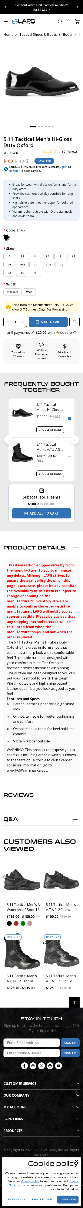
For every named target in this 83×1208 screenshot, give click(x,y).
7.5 (22, 252)
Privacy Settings (42, 1199)
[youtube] (58, 1062)
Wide (29, 288)
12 (61, 261)
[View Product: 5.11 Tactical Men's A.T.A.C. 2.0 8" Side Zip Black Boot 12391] (21, 947)
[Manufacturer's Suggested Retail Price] (27, 157)
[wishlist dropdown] (74, 318)
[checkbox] (69, 414)
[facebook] (24, 1062)
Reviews (18, 791)
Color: (14, 226)
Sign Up (70, 1039)
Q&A (10, 815)
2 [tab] (39, 123)
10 (9, 261)
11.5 (48, 261)
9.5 (73, 252)
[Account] (68, 18)
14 (22, 269)
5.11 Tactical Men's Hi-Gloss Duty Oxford (48, 403)
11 (35, 261)
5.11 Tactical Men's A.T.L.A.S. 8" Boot (48, 443)
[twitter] (41, 1062)
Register (14, 167)
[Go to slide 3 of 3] (6, 5)
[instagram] (33, 1062)
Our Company (16, 1091)
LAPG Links (13, 1115)
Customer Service (19, 1079)
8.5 (48, 252)
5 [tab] (49, 123)
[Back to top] (74, 998)
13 (9, 269)
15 (34, 269)
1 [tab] (33, 123)
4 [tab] (46, 123)
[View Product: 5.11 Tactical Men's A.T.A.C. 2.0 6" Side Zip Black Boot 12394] (61, 947)
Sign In (63, 163)
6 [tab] (52, 123)
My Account (15, 1103)
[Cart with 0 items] (77, 17)
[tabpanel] (41, 78)
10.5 (22, 261)
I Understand (68, 1199)
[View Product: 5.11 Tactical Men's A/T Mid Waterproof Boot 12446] (21, 876)
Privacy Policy (30, 1181)
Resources (13, 1126)
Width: (10, 280)
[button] (41, 329)
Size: (8, 244)
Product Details (34, 544)
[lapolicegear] (23, 18)
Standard (12, 288)
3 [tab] (42, 123)
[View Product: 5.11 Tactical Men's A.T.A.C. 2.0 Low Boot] (61, 876)
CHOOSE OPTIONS (50, 426)
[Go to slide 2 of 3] (77, 5)
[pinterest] (50, 1062)
